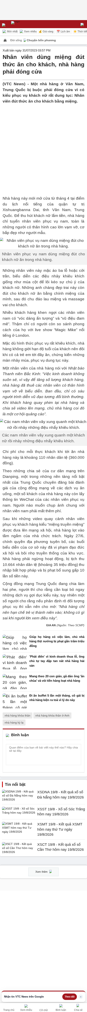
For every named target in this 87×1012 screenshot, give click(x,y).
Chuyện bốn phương (41, 40)
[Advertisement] (43, 147)
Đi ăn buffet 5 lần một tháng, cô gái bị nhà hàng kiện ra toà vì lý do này (56, 698)
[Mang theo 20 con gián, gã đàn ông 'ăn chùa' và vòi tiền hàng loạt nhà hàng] (15, 681)
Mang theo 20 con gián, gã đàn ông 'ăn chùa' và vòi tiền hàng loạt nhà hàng (56, 678)
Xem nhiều (30, 31)
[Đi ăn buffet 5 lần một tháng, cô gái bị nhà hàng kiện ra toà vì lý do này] (15, 700)
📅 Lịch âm (63, 31)
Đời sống (16, 40)
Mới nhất (12, 31)
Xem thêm (41, 871)
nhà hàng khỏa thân (17, 715)
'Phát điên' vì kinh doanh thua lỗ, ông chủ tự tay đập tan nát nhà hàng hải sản (56, 661)
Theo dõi (69, 996)
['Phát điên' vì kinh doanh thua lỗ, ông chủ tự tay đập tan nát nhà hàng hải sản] (15, 662)
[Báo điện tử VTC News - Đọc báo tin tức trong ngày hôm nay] (24, 24)
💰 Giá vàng (46, 31)
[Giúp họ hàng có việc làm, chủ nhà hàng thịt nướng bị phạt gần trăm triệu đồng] (15, 642)
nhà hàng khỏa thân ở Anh (52, 715)
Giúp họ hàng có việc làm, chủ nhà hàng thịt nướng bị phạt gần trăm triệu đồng (56, 641)
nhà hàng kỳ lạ (14, 722)
